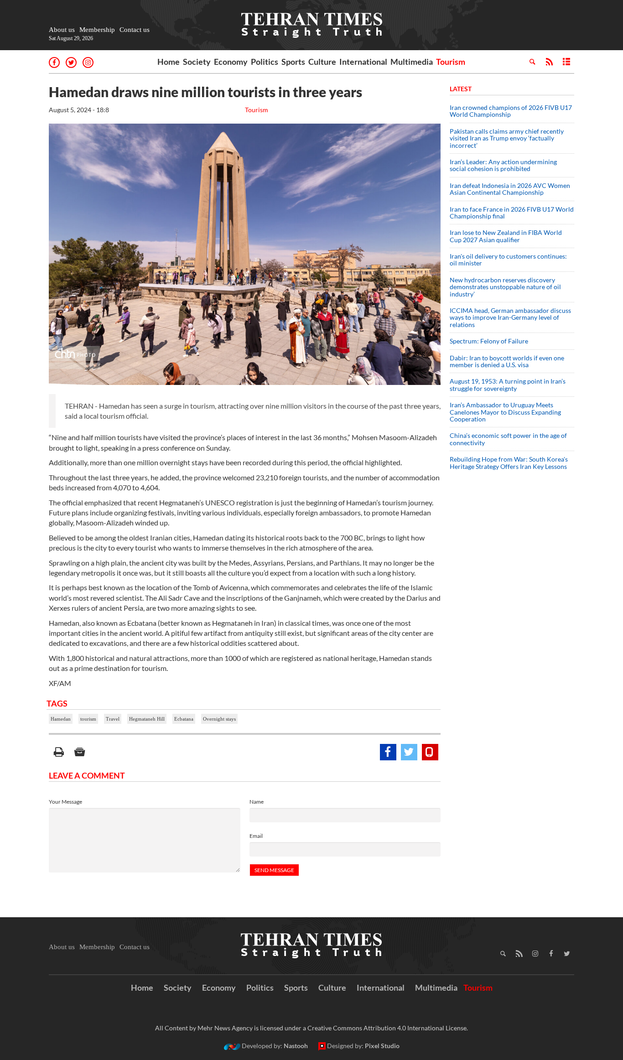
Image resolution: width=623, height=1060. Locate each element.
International (363, 62)
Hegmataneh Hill (147, 719)
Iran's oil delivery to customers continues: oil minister (508, 259)
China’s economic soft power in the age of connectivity (508, 438)
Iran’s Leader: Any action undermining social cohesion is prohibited (503, 165)
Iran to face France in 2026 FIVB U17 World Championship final (512, 212)
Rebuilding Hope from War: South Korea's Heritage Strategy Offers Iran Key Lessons (509, 462)
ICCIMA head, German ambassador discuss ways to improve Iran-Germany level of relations (510, 317)
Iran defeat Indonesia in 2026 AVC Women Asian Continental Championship (510, 189)
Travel (112, 719)
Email (256, 835)
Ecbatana (183, 719)
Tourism (450, 62)
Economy (231, 62)
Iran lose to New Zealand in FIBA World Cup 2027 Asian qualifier (506, 236)
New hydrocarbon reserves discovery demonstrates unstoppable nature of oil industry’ (505, 287)
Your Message (65, 801)
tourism (88, 719)
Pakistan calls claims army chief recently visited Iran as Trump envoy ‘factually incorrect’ (507, 138)
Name (256, 801)
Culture (322, 62)
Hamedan (61, 719)
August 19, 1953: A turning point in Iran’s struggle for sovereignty (508, 384)
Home (168, 62)
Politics (264, 62)
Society (197, 62)
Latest (461, 89)
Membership (97, 29)
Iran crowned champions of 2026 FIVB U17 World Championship (511, 111)
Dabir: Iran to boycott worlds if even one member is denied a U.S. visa (507, 361)
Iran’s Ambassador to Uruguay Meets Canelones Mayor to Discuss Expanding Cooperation (505, 412)
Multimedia (411, 62)
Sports (293, 62)
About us (62, 29)
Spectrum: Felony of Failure (489, 341)
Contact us (134, 29)
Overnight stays (219, 719)
